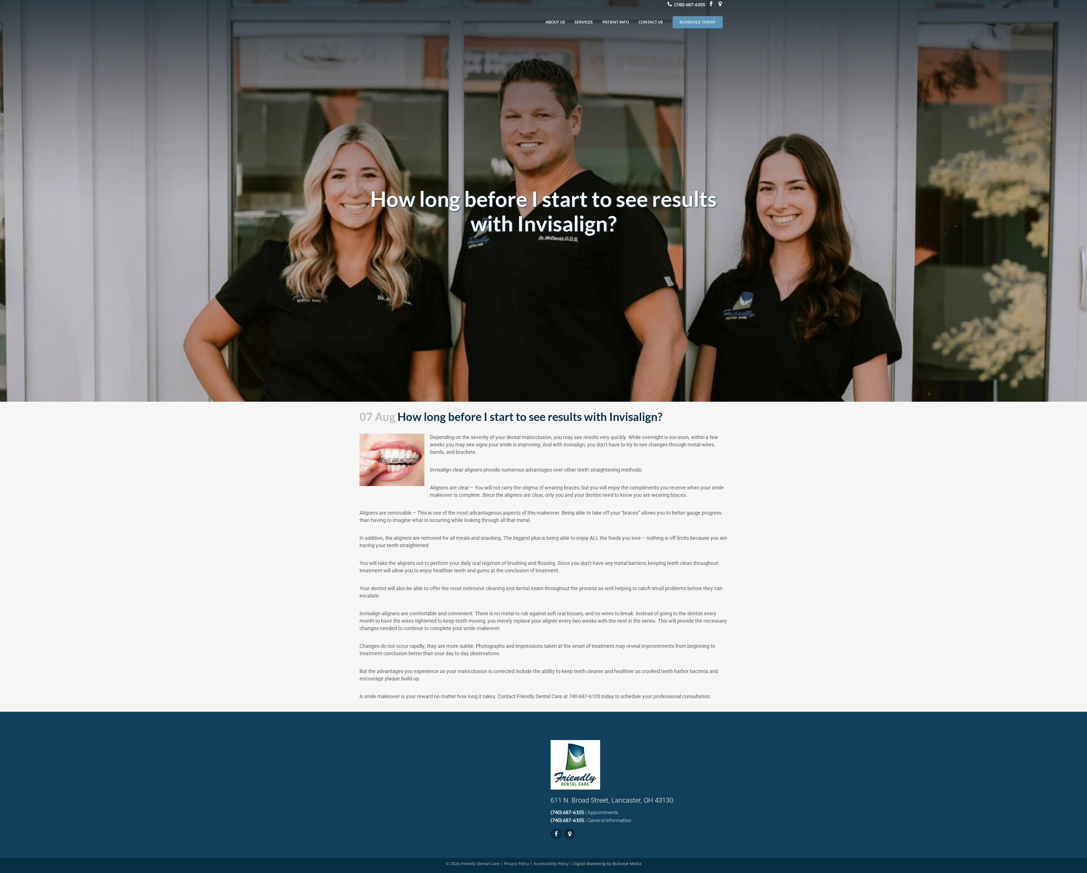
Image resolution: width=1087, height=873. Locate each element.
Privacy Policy (516, 863)
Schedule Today (698, 22)
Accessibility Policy (551, 863)
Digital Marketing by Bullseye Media (607, 863)
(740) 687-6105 (567, 812)
